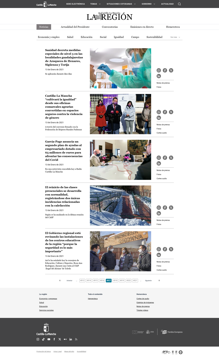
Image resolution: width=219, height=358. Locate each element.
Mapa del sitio (69, 351)
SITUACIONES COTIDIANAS (119, 4)
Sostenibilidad (154, 37)
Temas (93, 4)
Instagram (38, 339)
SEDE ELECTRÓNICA (75, 4)
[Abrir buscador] (179, 4)
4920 (128, 280)
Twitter (60, 339)
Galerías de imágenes (145, 302)
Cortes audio (162, 133)
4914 (89, 280)
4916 (102, 280)
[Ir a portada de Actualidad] (109, 17)
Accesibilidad (81, 351)
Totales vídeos (142, 310)
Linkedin (70, 339)
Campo (135, 37)
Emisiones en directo (142, 26)
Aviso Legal (57, 351)
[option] (48, 37)
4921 (135, 280)
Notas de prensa (163, 83)
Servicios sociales (46, 310)
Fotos (159, 87)
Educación (86, 37)
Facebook (54, 339)
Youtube (49, 339)
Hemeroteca (173, 26)
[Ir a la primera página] (62, 280)
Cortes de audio (143, 299)
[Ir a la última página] (157, 280)
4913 (82, 280)
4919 (122, 280)
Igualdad (119, 37)
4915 (95, 280)
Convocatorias (110, 26)
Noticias (43, 26)
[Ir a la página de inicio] (46, 4)
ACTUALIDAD (167, 4)
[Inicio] (67, 329)
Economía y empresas (48, 299)
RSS (76, 339)
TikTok (43, 339)
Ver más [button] (173, 37)
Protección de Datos (43, 351)
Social (103, 37)
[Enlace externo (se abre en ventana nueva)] (172, 352)
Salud (70, 37)
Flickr (65, 339)
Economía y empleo (49, 37)
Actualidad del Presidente (75, 26)
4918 (115, 280)
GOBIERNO (147, 4)
